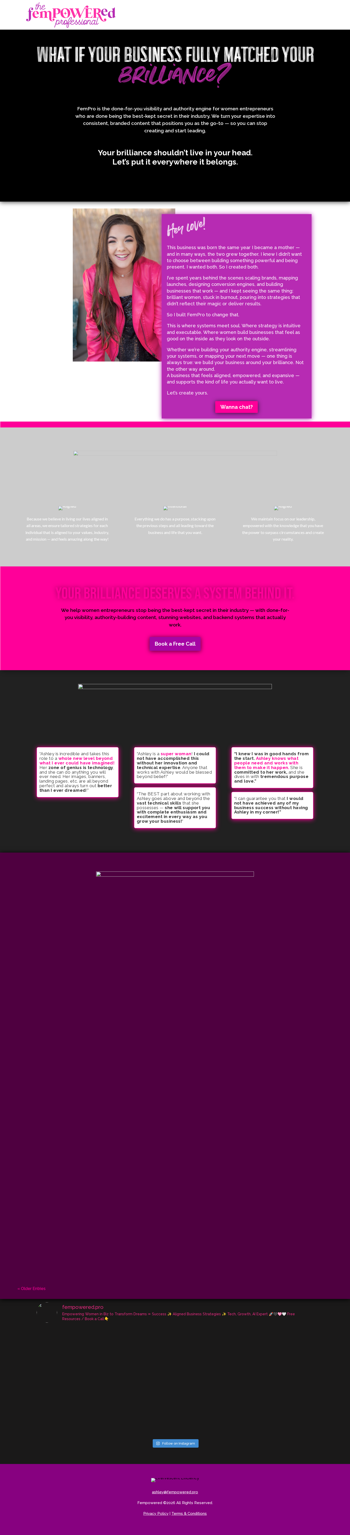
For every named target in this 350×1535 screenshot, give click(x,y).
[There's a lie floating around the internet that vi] (59, 1341)
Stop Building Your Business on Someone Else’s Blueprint (85, 934)
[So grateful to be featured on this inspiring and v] (152, 1341)
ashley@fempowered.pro (175, 1492)
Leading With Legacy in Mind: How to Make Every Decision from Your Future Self (112, 1118)
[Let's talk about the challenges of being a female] (245, 1341)
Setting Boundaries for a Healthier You (65, 1240)
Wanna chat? (236, 407)
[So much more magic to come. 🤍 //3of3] (291, 1395)
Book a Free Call (175, 644)
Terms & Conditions (189, 1513)
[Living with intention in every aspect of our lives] (59, 1395)
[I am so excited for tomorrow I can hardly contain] (245, 1368)
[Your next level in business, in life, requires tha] (198, 1341)
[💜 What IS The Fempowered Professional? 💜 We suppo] (105, 1395)
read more (175, 955)
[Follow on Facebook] (167, 1529)
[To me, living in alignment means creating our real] (291, 1368)
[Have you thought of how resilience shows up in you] (152, 1395)
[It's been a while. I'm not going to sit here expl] (105, 1341)
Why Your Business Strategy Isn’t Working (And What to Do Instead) (96, 1057)
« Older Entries (31, 1288)
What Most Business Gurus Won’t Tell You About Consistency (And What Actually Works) (118, 1179)
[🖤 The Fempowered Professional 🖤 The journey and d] (59, 1422)
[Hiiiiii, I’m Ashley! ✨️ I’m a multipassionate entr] (245, 1395)
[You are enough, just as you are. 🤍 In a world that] (152, 1368)
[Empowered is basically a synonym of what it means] (198, 1395)
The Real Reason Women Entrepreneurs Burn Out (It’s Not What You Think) (104, 995)
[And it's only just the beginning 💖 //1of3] (105, 1422)
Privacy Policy (156, 1513)
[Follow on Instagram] (179, 1529)
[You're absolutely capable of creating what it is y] (198, 1368)
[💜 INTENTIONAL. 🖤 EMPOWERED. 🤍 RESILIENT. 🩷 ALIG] (291, 1341)
